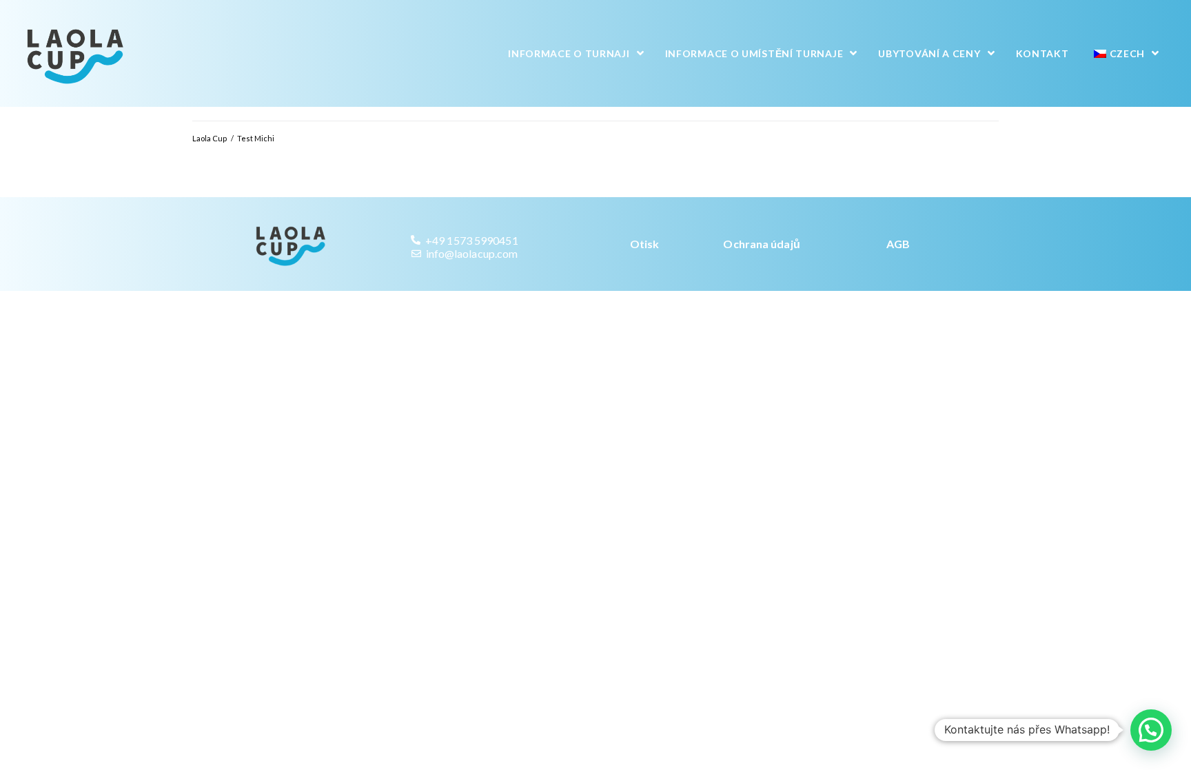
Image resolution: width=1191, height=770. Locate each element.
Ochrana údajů (761, 243)
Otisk (645, 243)
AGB (898, 243)
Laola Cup (209, 138)
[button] (1151, 730)
